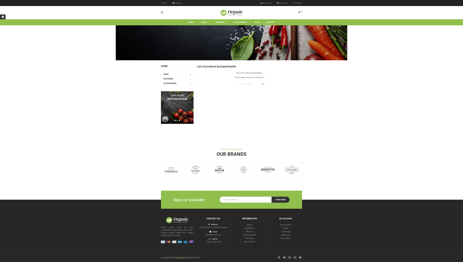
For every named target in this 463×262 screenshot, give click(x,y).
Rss (289, 257)
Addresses (286, 235)
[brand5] (219, 170)
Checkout (298, 3)
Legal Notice (250, 228)
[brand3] (171, 170)
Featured (168, 79)
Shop (166, 74)
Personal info (285, 225)
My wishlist (283, 3)
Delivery (250, 225)
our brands (231, 154)
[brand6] (243, 170)
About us (249, 231)
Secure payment (249, 235)
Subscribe (281, 200)
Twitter (284, 257)
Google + (295, 257)
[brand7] (267, 170)
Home (164, 66)
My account (285, 219)
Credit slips (285, 232)
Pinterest (300, 257)
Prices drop (249, 238)
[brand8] (292, 170)
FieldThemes (180, 257)
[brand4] (195, 170)
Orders (285, 228)
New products (249, 242)
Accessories (169, 83)
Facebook (279, 257)
